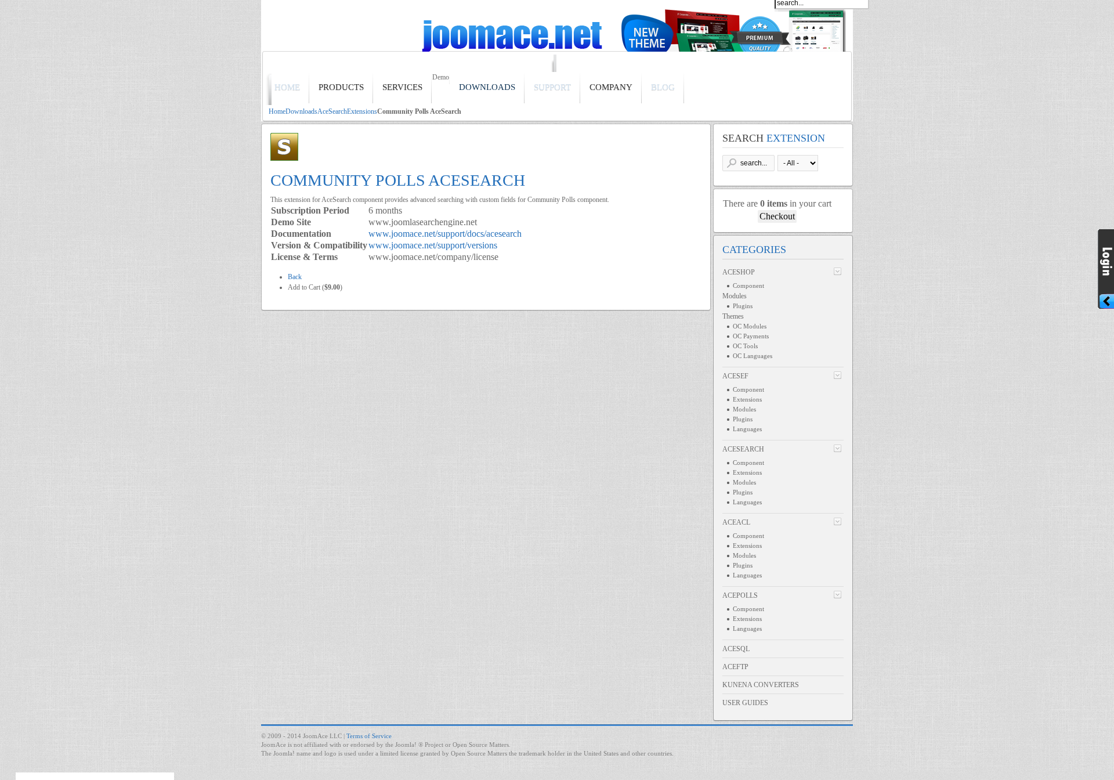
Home (277, 111)
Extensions (362, 111)
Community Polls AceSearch (397, 180)
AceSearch (332, 111)
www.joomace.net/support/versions (432, 245)
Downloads (301, 111)
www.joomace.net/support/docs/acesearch (445, 234)
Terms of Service (369, 735)
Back (295, 277)
